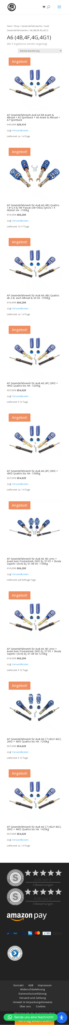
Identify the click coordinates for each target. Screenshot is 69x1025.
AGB (30, 985)
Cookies (40, 1006)
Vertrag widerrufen (34, 1020)
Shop (16, 26)
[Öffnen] (61, 1017)
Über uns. (25, 1006)
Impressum (45, 985)
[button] (31, 1017)
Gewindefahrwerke (31, 26)
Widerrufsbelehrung (32, 989)
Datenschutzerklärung (33, 993)
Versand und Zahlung (32, 998)
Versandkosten (20, 130)
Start (9, 26)
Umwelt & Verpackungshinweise (32, 1002)
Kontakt (18, 985)
